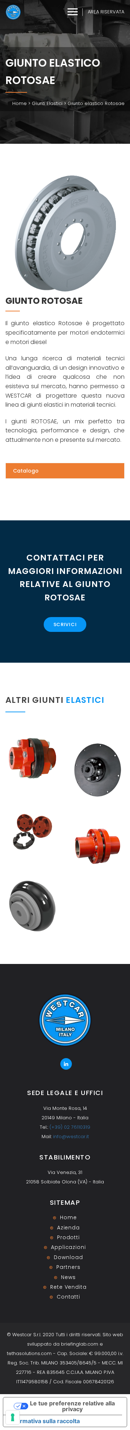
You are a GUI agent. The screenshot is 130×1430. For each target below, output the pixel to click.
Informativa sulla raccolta (44, 1421)
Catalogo (26, 470)
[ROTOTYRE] (32, 906)
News (68, 1277)
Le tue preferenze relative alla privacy (72, 1406)
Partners (68, 1267)
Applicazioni (68, 1247)
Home (19, 103)
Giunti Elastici (47, 103)
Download (68, 1257)
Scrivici (65, 624)
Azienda (68, 1227)
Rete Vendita (68, 1287)
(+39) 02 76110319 (69, 1127)
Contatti (68, 1296)
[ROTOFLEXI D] (97, 770)
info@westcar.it (71, 1136)
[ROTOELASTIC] (32, 832)
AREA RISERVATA (106, 11)
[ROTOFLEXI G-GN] (32, 758)
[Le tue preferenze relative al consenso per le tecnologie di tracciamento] (13, 1417)
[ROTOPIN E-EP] (97, 846)
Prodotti (68, 1237)
